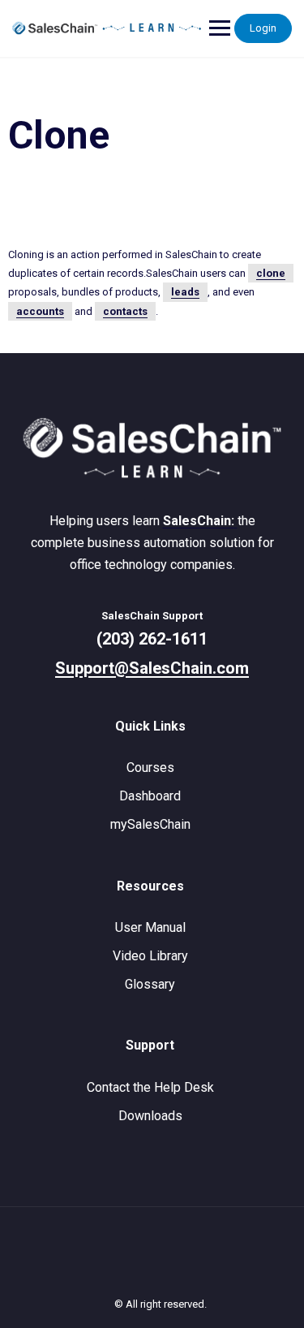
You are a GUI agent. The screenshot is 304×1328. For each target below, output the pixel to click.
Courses (150, 767)
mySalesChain (150, 824)
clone (270, 273)
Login (263, 28)
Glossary (150, 984)
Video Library (150, 956)
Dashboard (150, 796)
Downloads (150, 1115)
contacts (125, 311)
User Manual (150, 927)
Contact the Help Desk (150, 1087)
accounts (40, 311)
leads (185, 292)
